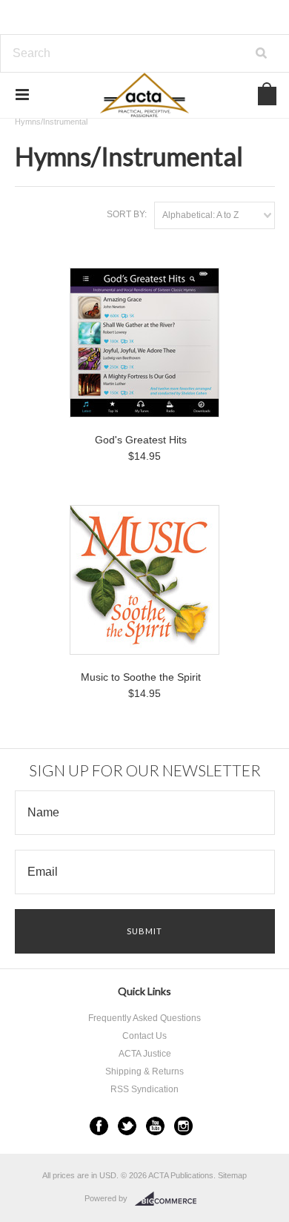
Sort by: (127, 214)
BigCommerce (170, 1199)
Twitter (127, 1126)
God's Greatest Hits (141, 440)
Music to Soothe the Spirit (141, 677)
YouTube (155, 1126)
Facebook (99, 1126)
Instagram (183, 1126)
